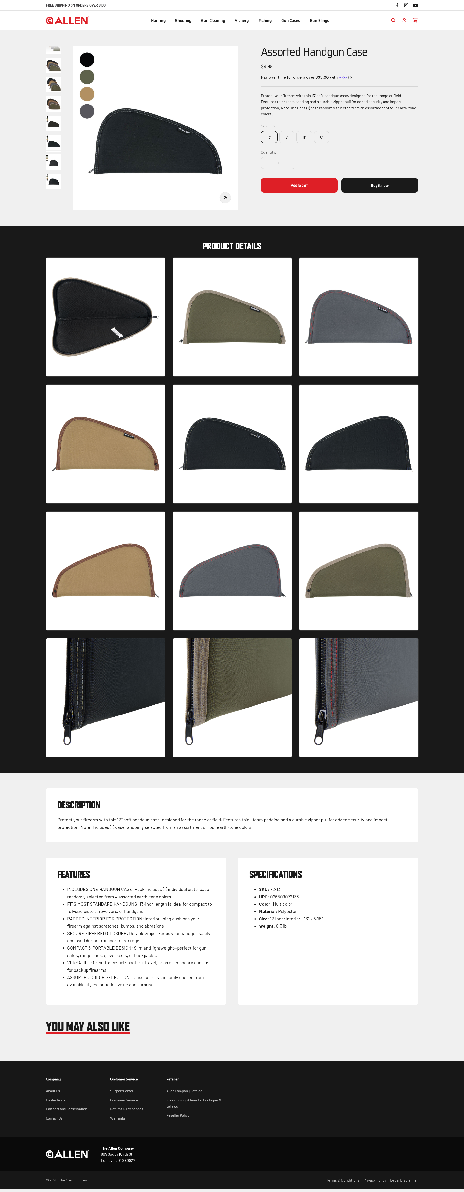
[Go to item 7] (53, 162)
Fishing (265, 20)
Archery (242, 20)
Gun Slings (319, 20)
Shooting (183, 20)
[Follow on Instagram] (406, 5)
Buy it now (380, 185)
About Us (53, 1091)
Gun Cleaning (213, 20)
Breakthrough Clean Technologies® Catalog (193, 1103)
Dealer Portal (56, 1100)
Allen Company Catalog (184, 1091)
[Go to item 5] (53, 124)
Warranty (117, 1118)
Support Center (121, 1091)
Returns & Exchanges (126, 1109)
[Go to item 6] (53, 143)
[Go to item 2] (53, 66)
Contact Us (54, 1118)
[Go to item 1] (53, 46)
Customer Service (124, 1100)
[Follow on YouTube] (415, 5)
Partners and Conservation (66, 1109)
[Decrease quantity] (268, 163)
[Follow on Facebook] (397, 5)
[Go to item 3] (53, 85)
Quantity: (268, 152)
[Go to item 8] (53, 182)
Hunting (158, 20)
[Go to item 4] (53, 104)
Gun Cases (290, 20)
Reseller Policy (177, 1115)
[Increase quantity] (288, 163)
